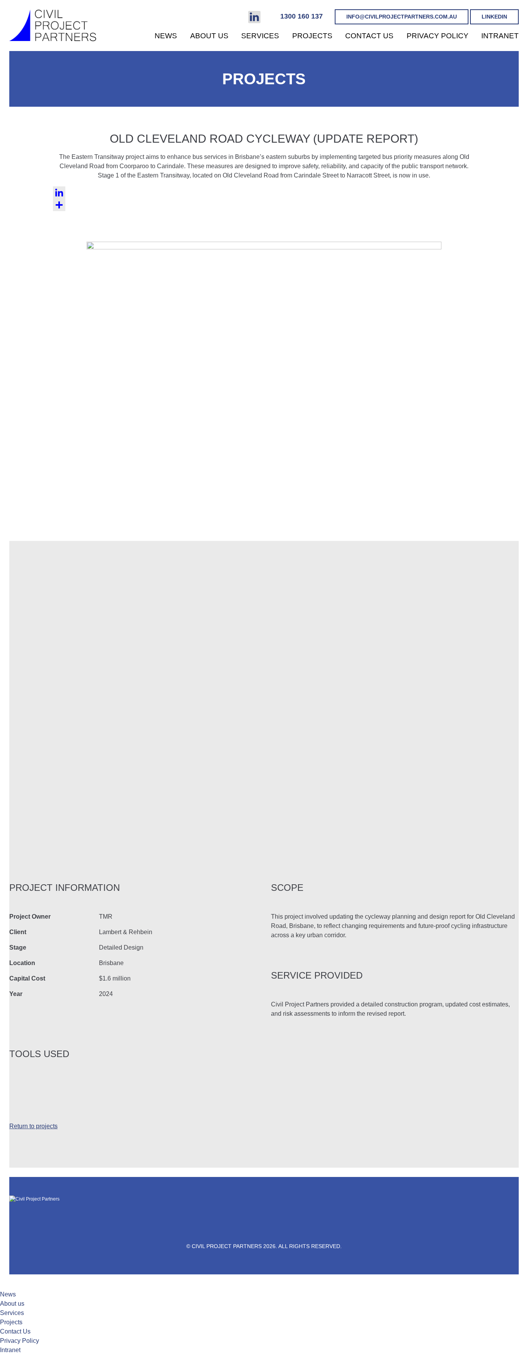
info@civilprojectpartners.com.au (401, 17)
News (166, 36)
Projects (312, 36)
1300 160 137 (301, 16)
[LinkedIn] (264, 192)
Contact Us (369, 36)
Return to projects (33, 1126)
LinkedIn (494, 17)
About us (209, 36)
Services (260, 36)
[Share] (264, 205)
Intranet (500, 36)
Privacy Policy (437, 36)
